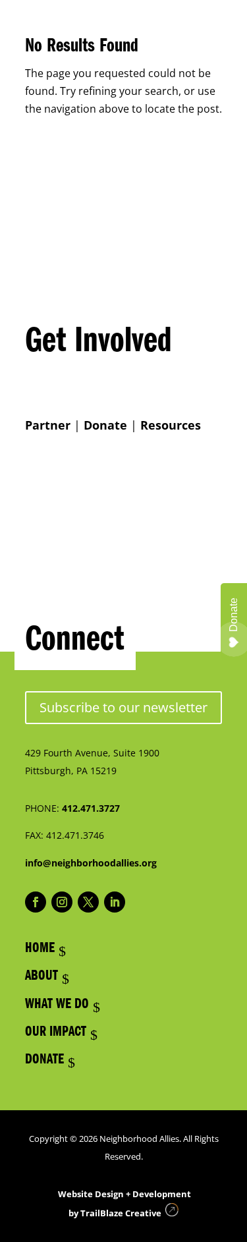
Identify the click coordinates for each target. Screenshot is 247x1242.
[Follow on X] (88, 902)
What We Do (57, 1005)
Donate (105, 425)
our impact (55, 1033)
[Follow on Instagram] (61, 902)
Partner (47, 425)
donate (44, 1061)
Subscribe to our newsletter (123, 707)
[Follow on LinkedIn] (114, 902)
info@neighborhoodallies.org (91, 863)
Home (40, 949)
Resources (170, 425)
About (41, 977)
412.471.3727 (91, 808)
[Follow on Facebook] (35, 902)
